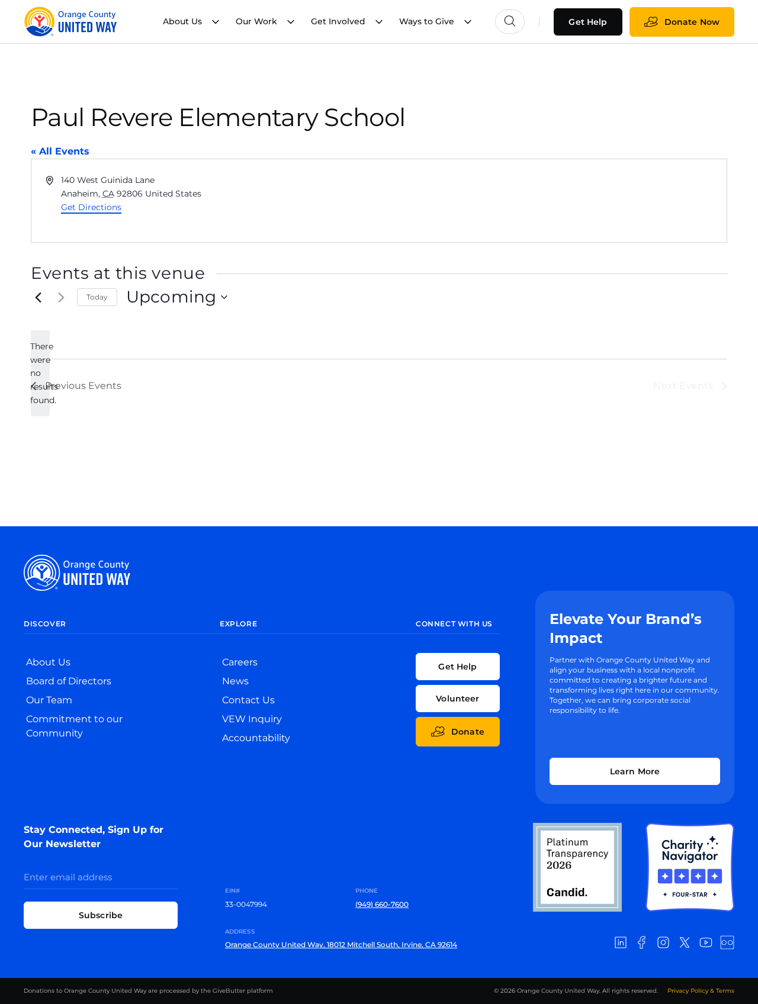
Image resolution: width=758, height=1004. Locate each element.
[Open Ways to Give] (468, 21)
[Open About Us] (215, 21)
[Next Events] (61, 297)
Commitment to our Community (74, 726)
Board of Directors (68, 681)
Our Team (49, 700)
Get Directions (91, 207)
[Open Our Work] (291, 21)
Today (97, 296)
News (235, 681)
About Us (48, 662)
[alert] (40, 373)
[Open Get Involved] (379, 21)
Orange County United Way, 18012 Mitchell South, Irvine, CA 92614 (341, 944)
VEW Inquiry (252, 719)
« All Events (60, 151)
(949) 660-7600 (382, 904)
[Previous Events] (38, 297)
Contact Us (248, 700)
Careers (240, 662)
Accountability (256, 738)
